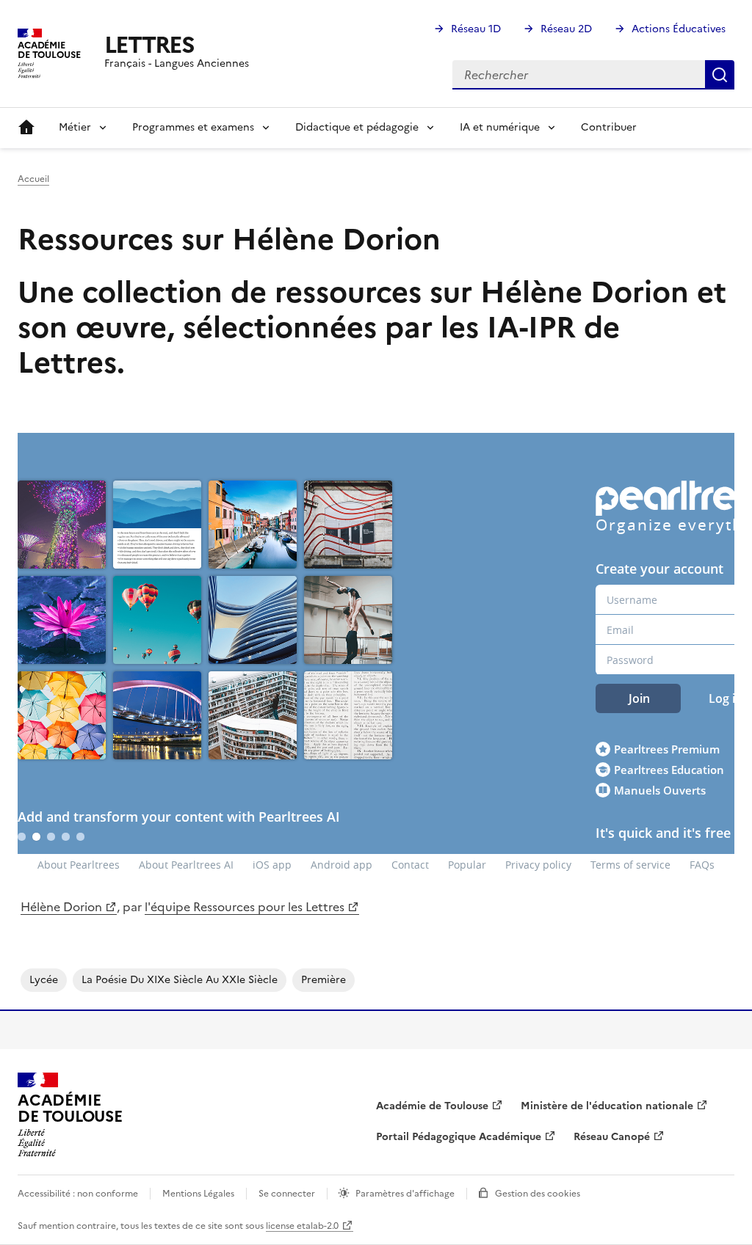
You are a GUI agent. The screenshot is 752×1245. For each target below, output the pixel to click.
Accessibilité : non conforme (78, 1193)
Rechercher (719, 75)
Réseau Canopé (612, 1136)
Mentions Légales (198, 1193)
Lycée (43, 979)
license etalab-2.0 (302, 1226)
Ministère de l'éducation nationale (607, 1106)
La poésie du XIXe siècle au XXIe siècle (180, 979)
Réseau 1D (476, 29)
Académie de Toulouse (432, 1106)
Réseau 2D (566, 29)
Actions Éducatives (679, 29)
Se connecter (286, 1193)
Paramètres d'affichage (405, 1193)
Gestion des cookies (537, 1193)
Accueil (26, 127)
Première (323, 979)
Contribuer (609, 127)
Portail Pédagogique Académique (458, 1136)
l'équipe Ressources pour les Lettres (244, 907)
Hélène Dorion (61, 907)
